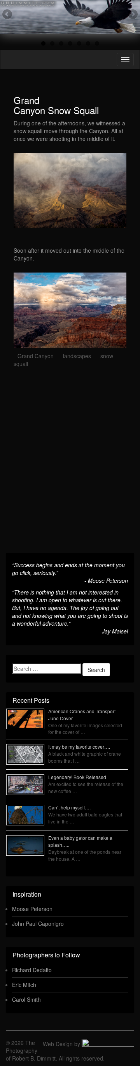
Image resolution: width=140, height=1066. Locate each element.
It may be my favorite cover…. (79, 746)
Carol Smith (26, 999)
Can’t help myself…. (69, 807)
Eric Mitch (24, 985)
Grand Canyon (36, 356)
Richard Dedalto (32, 970)
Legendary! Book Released (77, 777)
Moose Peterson (32, 909)
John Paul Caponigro (38, 923)
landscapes (77, 356)
